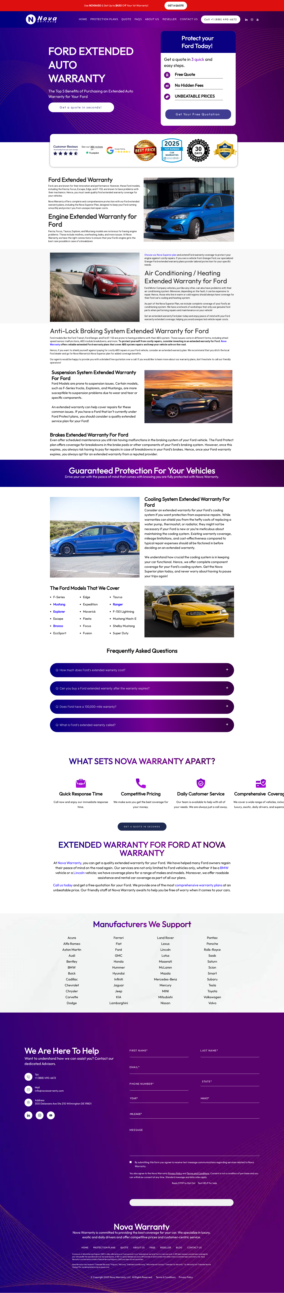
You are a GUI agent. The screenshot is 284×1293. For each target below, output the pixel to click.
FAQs (138, 19)
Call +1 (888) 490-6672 (220, 19)
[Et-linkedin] (28, 1115)
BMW (224, 868)
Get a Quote (176, 5)
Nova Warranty (69, 863)
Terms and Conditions (198, 1173)
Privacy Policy (175, 1173)
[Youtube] (257, 19)
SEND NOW (181, 1204)
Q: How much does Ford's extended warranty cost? (90, 670)
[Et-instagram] (40, 1115)
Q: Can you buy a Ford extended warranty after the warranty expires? (103, 688)
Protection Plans (104, 19)
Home (83, 19)
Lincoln (79, 873)
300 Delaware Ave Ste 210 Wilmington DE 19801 (63, 1103)
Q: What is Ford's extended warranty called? (86, 725)
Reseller (170, 19)
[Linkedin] (246, 19)
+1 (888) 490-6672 (45, 1077)
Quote (126, 19)
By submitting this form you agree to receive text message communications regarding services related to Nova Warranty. (194, 1164)
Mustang (59, 604)
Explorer (59, 611)
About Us (152, 19)
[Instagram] (252, 19)
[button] (142, 670)
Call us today (63, 885)
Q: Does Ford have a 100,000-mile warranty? (86, 706)
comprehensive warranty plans (198, 885)
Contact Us (189, 19)
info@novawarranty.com (49, 1090)
